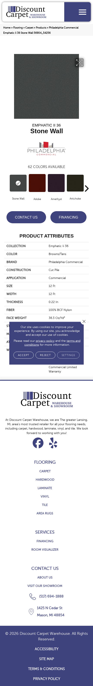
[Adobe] (37, 183)
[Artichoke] (75, 183)
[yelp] (53, 442)
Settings (68, 354)
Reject (45, 354)
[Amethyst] (56, 183)
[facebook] (38, 442)
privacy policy (45, 340)
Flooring (18, 27)
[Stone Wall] (18, 183)
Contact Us (26, 217)
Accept (23, 354)
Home (7, 27)
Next (86, 182)
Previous (6, 182)
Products (41, 27)
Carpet (29, 27)
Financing (68, 217)
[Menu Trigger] (82, 12)
